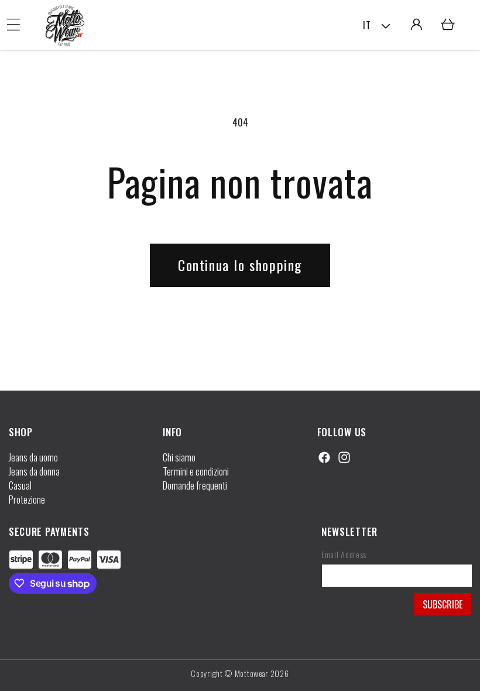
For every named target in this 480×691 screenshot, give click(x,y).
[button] (13, 25)
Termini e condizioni (196, 471)
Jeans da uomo (33, 457)
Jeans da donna (34, 471)
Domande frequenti (195, 485)
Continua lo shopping (240, 264)
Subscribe (442, 604)
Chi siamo (179, 457)
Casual (20, 485)
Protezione (27, 499)
